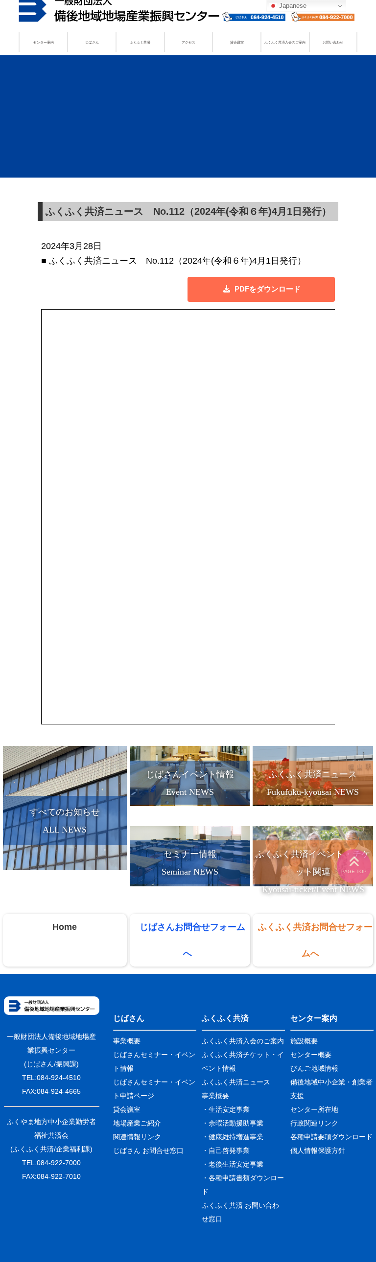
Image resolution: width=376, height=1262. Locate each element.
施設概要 (304, 1041)
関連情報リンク (137, 1137)
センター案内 (43, 42)
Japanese (291, 5)
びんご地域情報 (314, 1068)
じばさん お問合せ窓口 (148, 1150)
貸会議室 (237, 42)
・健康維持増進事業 (232, 1137)
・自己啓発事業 (226, 1150)
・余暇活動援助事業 (232, 1123)
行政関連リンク (314, 1123)
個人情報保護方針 (317, 1150)
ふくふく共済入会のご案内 (285, 42)
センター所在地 (314, 1109)
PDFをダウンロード (268, 289)
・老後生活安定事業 (232, 1164)
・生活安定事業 (226, 1109)
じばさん (92, 42)
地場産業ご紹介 (137, 1123)
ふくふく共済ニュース (236, 1082)
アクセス (188, 42)
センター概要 (310, 1055)
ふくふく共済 (140, 42)
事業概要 (127, 1041)
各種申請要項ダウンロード (331, 1137)
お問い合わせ (333, 42)
